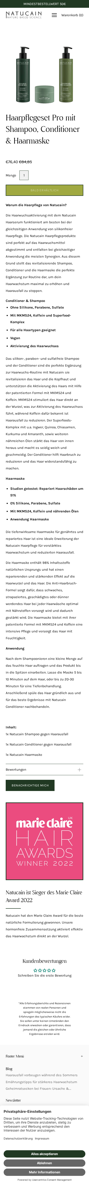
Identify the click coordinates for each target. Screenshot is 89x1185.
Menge (11, 175)
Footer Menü (15, 1056)
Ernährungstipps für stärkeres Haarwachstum (41, 1082)
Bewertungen (16, 769)
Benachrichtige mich (30, 785)
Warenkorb (72, 15)
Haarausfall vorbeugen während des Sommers (42, 1075)
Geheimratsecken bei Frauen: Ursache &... (38, 1088)
